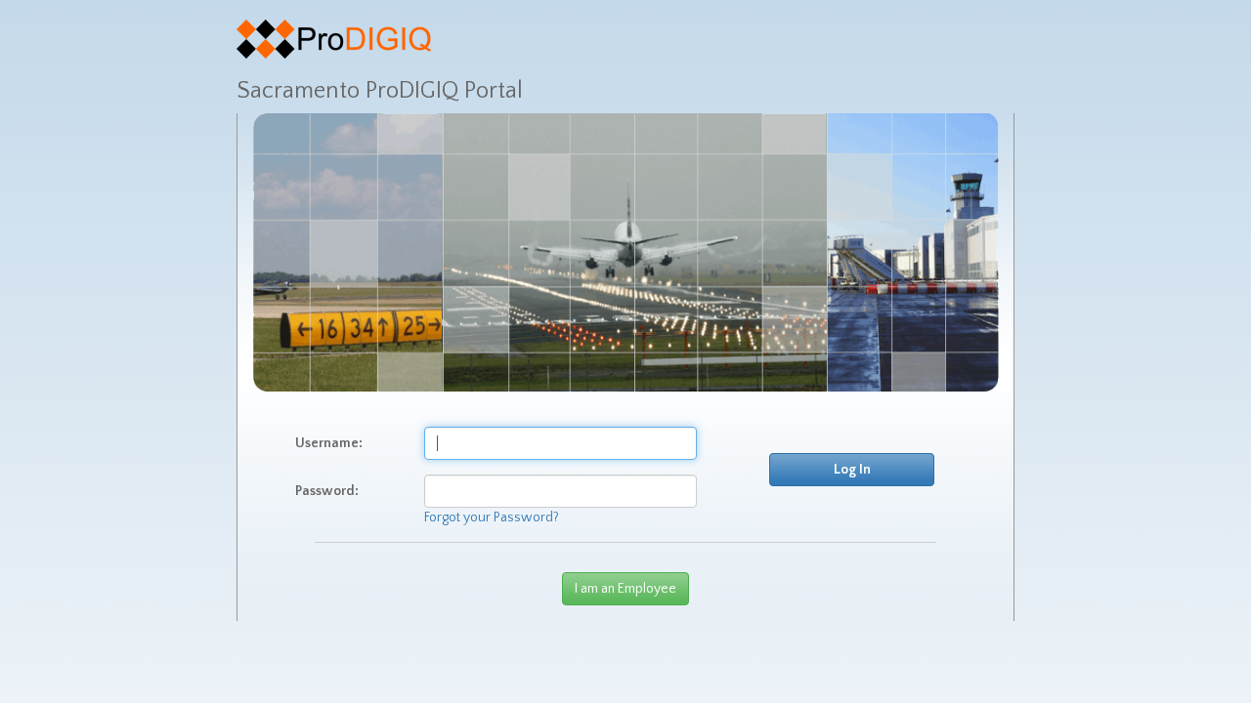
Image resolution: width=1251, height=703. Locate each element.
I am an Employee (625, 589)
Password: (327, 491)
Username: (329, 443)
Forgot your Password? (491, 517)
